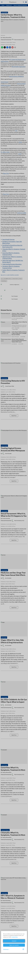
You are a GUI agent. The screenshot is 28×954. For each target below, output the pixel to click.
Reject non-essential (14, 945)
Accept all (14, 941)
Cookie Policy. (15, 937)
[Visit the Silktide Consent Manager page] (23, 949)
